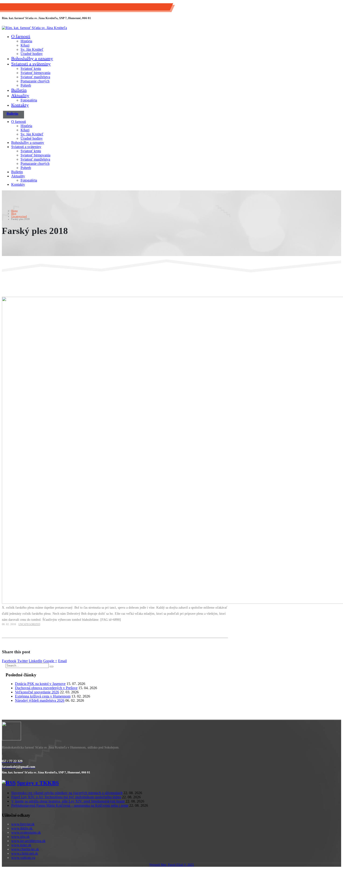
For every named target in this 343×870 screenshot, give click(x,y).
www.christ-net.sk (24, 853)
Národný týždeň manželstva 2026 (39, 700)
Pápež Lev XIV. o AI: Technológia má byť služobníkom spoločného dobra (66, 797)
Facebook (9, 661)
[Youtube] (2, 756)
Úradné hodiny (32, 54)
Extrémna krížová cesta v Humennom (42, 696)
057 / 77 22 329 (24, 8)
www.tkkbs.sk (22, 828)
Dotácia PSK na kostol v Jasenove (40, 684)
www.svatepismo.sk (26, 832)
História (26, 41)
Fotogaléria (29, 100)
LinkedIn (35, 661)
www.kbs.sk (20, 837)
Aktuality (20, 95)
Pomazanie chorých (35, 81)
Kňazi (25, 45)
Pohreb (26, 85)
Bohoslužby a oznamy (32, 58)
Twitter (22, 661)
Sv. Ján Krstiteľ (32, 49)
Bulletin (19, 90)
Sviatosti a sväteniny (31, 63)
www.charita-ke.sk (25, 849)
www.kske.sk (21, 845)
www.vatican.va (23, 858)
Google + (50, 661)
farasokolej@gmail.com (59, 8)
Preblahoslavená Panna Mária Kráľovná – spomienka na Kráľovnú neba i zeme (69, 805)
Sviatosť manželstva (35, 77)
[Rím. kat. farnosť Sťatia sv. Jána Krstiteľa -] (34, 28)
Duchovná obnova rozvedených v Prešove (46, 688)
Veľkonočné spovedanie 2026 (37, 692)
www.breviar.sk (23, 824)
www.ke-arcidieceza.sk (28, 841)
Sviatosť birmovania (35, 73)
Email (62, 661)
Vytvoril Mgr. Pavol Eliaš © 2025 (171, 865)
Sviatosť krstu (31, 69)
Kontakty (20, 105)
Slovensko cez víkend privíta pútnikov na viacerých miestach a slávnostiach (66, 793)
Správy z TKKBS (38, 783)
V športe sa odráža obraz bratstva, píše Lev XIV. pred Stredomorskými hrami (68, 801)
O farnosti (20, 36)
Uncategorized (29, 624)
